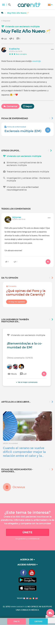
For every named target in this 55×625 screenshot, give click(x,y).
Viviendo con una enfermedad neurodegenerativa (23, 188)
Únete (27, 532)
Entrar (38, 621)
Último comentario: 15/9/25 (20, 357)
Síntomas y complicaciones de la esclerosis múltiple (24, 163)
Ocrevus (19, 487)
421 (25, 374)
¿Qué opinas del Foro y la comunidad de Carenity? (25, 292)
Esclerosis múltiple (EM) (23, 131)
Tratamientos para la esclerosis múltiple (28, 171)
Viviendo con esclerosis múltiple (22, 26)
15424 (14, 374)
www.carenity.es (19, 607)
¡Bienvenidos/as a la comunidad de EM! (24, 345)
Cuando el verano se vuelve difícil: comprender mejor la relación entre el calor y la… (24, 452)
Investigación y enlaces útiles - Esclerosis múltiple (28, 179)
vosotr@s (36, 61)
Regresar (6, 21)
